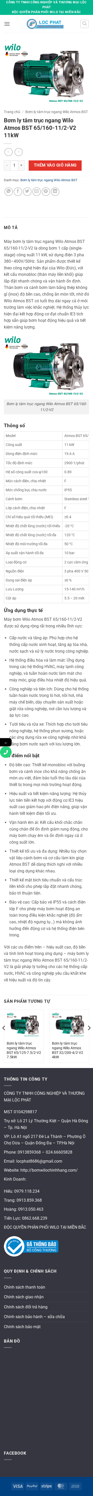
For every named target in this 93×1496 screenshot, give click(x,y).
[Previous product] (18, 152)
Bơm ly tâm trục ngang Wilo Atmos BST (56, 112)
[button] (7, 23)
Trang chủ (12, 112)
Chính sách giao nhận (24, 1296)
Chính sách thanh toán (24, 1287)
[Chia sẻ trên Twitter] (27, 191)
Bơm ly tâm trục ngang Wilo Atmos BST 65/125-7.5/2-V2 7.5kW (24, 1050)
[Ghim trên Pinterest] (46, 191)
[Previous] (4, 1038)
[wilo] (45, 24)
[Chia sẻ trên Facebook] (18, 191)
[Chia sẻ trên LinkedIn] (55, 191)
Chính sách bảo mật (22, 1326)
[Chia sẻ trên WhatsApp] (8, 191)
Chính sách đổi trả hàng (26, 1307)
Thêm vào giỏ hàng (55, 165)
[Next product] (8, 152)
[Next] (89, 1038)
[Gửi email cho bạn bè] (36, 191)
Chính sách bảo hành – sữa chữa (34, 1316)
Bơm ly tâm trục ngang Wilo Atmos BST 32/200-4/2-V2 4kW (67, 1050)
